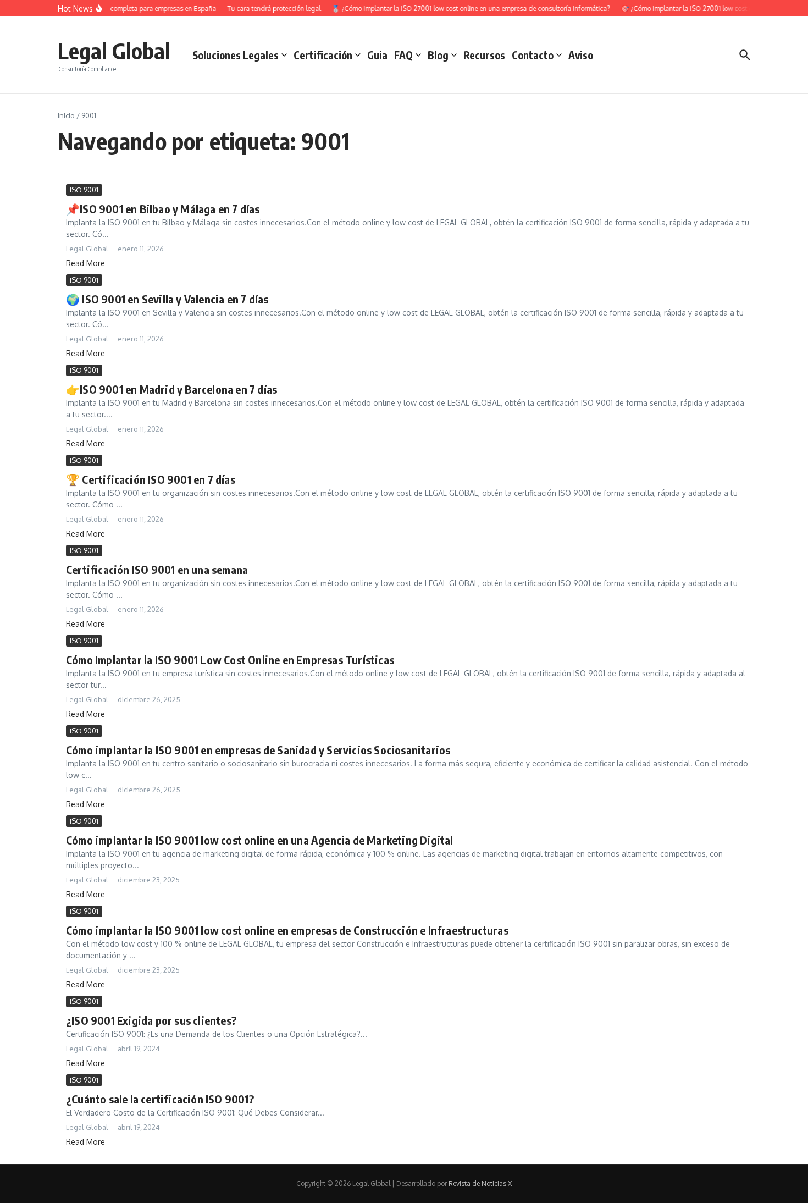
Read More (85, 263)
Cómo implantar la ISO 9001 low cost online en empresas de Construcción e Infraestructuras (287, 930)
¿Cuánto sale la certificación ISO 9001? (160, 1099)
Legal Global (114, 50)
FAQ (403, 55)
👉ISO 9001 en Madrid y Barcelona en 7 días (171, 389)
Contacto (533, 55)
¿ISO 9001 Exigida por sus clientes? (151, 1020)
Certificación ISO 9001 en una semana (157, 569)
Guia (377, 55)
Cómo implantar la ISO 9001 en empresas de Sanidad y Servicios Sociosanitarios (258, 750)
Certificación (323, 55)
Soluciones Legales (235, 55)
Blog (438, 55)
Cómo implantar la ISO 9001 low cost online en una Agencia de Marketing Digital (259, 840)
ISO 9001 (84, 189)
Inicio (66, 115)
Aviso (580, 55)
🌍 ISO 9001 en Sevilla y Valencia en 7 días (167, 299)
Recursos (484, 55)
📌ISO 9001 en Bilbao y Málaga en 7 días (163, 209)
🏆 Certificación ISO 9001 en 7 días (150, 479)
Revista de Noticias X (480, 1183)
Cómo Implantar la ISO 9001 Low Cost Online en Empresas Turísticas (230, 659)
